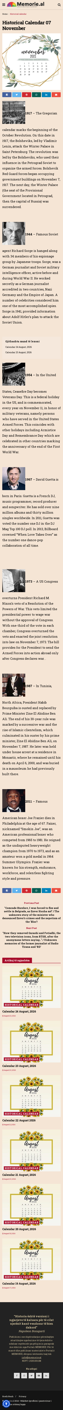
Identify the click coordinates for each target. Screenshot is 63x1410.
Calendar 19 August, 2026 (19, 1283)
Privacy (22, 1396)
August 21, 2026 (9, 1125)
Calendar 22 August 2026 (19, 1120)
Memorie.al (9, 1401)
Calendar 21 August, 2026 (19, 1175)
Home (4, 14)
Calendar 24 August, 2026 (18, 347)
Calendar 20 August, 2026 (19, 1229)
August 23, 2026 (10, 1016)
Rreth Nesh (7, 1396)
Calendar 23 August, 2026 (18, 352)
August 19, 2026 (9, 1234)
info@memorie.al (31, 1357)
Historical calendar (18, 14)
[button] (6, 1404)
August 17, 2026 (9, 1288)
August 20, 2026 (10, 1070)
